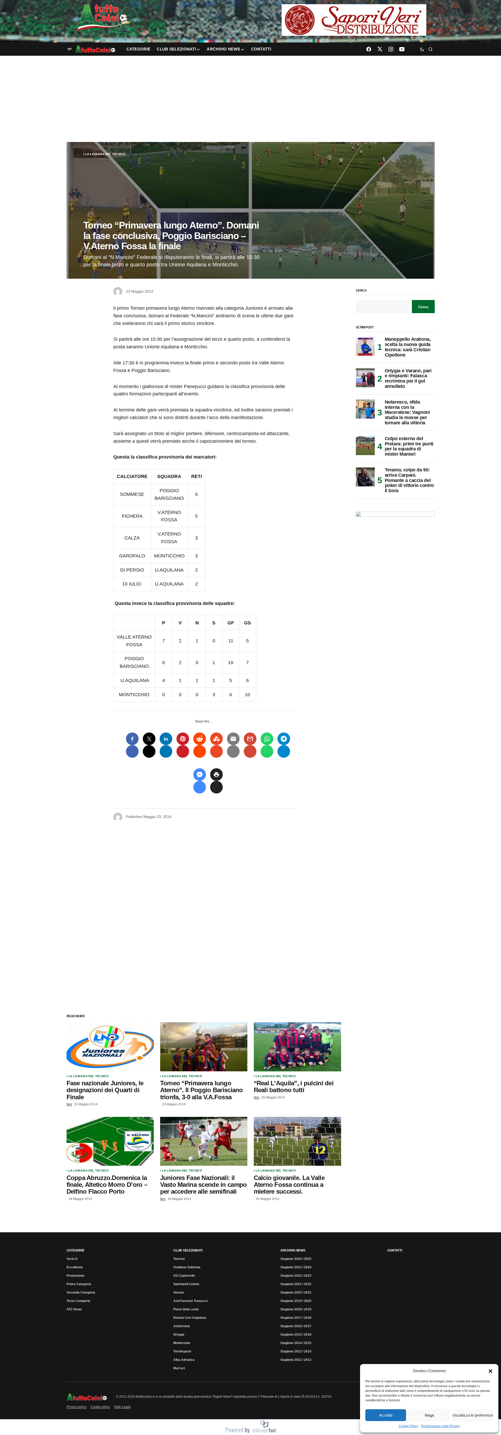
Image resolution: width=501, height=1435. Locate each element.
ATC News (74, 1309)
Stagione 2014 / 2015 (295, 1343)
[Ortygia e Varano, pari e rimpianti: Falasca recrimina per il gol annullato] (365, 377)
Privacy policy (76, 1407)
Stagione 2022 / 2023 (295, 1276)
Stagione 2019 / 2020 (295, 1301)
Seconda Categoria (81, 1292)
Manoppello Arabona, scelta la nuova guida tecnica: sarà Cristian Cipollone (408, 347)
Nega (429, 1415)
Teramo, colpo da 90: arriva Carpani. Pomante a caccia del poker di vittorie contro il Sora (409, 480)
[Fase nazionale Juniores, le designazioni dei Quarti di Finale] (110, 1046)
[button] (490, 1370)
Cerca (361, 290)
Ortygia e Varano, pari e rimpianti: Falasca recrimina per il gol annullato (408, 378)
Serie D (72, 1259)
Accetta (385, 1415)
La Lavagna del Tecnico (105, 154)
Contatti (394, 1250)
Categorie (75, 1250)
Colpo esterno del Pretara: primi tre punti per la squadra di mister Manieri (409, 446)
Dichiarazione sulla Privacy (440, 1426)
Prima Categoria (79, 1284)
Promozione (75, 1276)
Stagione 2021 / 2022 (295, 1284)
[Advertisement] (250, 99)
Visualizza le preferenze (472, 1415)
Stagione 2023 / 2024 (295, 1267)
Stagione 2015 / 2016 (295, 1334)
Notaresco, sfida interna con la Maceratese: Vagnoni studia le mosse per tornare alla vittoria (407, 412)
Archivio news (292, 1250)
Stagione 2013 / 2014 (295, 1351)
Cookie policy (100, 1407)
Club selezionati (187, 1250)
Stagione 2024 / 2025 (295, 1259)
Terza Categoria (78, 1301)
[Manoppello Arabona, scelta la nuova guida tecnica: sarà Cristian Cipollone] (365, 346)
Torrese (179, 1259)
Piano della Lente (186, 1309)
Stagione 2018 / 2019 (295, 1309)
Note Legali (122, 1407)
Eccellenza (75, 1267)
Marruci (179, 1368)
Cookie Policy (408, 1426)
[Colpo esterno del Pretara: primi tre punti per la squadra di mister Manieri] (365, 445)
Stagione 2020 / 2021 (295, 1292)
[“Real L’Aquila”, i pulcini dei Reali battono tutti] (297, 1046)
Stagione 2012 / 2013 (295, 1360)
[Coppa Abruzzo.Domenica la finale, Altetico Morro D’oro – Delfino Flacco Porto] (110, 1141)
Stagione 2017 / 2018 (295, 1318)
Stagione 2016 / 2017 (295, 1326)
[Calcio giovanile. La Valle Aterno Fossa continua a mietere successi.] (297, 1141)
